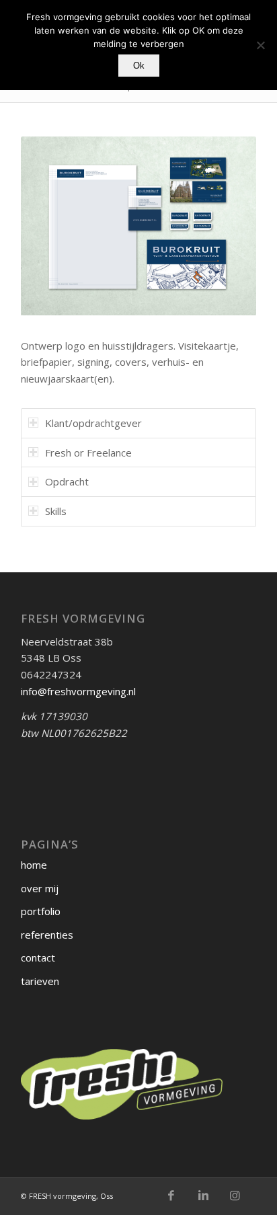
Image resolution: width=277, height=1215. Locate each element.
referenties (47, 934)
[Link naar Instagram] (235, 1195)
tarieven (40, 981)
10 (187, 300)
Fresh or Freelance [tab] (88, 452)
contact (38, 957)
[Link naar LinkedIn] (203, 1195)
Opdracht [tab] (67, 481)
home (34, 864)
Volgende (226, 226)
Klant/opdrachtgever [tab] (93, 423)
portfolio (41, 911)
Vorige (51, 226)
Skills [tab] (56, 511)
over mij (39, 888)
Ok (139, 66)
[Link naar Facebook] (171, 1195)
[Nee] (260, 45)
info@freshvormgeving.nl (78, 691)
